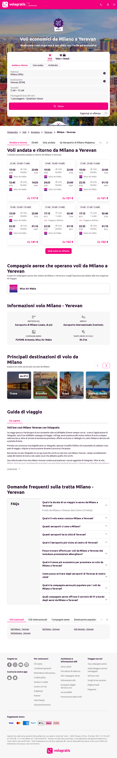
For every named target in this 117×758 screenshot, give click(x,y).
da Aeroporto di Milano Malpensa (77, 142)
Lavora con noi (40, 686)
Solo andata (38, 65)
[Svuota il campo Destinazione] (104, 81)
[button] (13, 469)
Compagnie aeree (60, 619)
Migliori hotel (93, 685)
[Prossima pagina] (107, 142)
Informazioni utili (68, 680)
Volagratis (12, 132)
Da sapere (14, 420)
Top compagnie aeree (97, 664)
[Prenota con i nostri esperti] (101, 4)
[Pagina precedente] (97, 365)
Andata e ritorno (20, 65)
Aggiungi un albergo (90, 113)
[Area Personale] (107, 4)
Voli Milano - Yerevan (20, 629)
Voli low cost (93, 676)
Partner (37, 696)
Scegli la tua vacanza (97, 680)
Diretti (35, 142)
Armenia (35, 132)
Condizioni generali (42, 668)
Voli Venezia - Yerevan (84, 629)
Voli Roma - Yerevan (51, 629)
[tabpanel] (58, 199)
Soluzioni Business (42, 705)
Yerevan (48, 132)
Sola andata (49, 142)
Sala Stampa (39, 700)
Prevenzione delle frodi (71, 697)
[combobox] (58, 73)
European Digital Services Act (68, 686)
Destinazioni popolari (85, 619)
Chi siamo (38, 664)
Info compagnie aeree (70, 676)
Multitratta (53, 65)
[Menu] (114, 4)
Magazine (92, 689)
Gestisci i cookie (41, 682)
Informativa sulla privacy (44, 673)
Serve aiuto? (66, 667)
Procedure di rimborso (70, 671)
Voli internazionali (37, 619)
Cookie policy (40, 677)
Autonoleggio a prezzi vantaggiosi (97, 669)
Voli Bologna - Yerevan (21, 633)
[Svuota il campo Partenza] (104, 73)
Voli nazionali (16, 619)
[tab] (50, 57)
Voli (24, 132)
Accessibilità (66, 692)
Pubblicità (38, 691)
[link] (23, 180)
